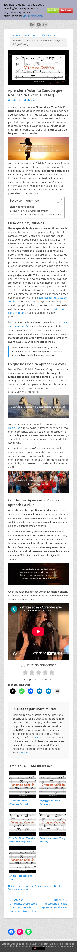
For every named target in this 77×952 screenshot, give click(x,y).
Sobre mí (23, 752)
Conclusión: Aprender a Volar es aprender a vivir (35, 214)
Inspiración (31, 35)
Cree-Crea (40, 737)
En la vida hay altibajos (22, 206)
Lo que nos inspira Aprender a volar (29, 210)
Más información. (33, 16)
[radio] (25, 672)
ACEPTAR (38, 949)
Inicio (16, 35)
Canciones (49, 35)
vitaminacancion (22, 889)
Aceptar (52, 10)
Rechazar (66, 10)
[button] (57, 202)
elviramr (31, 99)
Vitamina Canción (43, 885)
